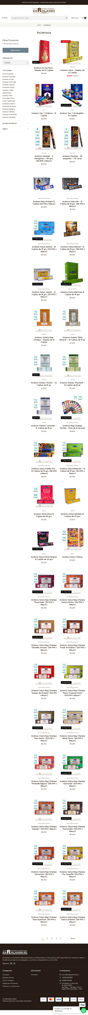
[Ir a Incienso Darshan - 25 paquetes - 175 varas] (72, 138)
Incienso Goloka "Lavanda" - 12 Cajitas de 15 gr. (44, 426)
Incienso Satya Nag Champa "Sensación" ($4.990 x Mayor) (44, 874)
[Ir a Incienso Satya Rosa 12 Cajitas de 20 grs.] (44, 496)
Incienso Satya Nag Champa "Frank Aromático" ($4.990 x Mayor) (72, 647)
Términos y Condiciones (11, 986)
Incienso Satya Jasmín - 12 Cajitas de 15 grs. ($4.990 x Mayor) (44, 294)
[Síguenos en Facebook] (14, 963)
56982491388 (67, 980)
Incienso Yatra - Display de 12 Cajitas (72, 71)
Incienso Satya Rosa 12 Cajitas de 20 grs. (44, 515)
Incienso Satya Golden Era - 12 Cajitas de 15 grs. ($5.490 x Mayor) (44, 470)
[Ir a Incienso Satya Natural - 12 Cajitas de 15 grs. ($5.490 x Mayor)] (72, 228)
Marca (5, 129)
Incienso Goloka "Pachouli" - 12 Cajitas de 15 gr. (72, 384)
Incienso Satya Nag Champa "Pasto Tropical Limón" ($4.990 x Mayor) (72, 692)
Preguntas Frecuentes (10, 983)
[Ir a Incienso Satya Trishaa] (72, 539)
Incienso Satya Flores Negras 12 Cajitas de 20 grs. (44, 558)
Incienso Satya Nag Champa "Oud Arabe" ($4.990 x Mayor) (72, 828)
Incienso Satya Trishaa (72, 557)
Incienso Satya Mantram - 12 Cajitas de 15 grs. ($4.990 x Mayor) (72, 470)
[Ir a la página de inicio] (44, 10)
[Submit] (66, 18)
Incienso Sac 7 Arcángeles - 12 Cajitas (72, 114)
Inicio (39, 25)
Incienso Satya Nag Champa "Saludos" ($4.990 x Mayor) (44, 827)
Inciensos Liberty (9, 104)
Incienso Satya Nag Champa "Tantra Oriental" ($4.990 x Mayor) (72, 919)
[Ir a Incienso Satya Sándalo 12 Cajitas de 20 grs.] (72, 496)
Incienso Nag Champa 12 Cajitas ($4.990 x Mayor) (44, 202)
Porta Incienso (8, 74)
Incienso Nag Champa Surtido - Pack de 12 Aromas (72, 426)
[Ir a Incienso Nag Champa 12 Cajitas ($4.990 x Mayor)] (44, 183)
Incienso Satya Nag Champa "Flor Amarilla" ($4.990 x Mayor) (72, 874)
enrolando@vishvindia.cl (70, 975)
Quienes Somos (8, 977)
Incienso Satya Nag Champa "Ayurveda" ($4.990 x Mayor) (72, 783)
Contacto (6, 975)
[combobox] (39, 18)
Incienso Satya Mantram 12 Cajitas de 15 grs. (72, 293)
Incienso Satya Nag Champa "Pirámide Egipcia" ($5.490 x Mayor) (44, 783)
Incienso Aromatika (10, 114)
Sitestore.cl (26, 1003)
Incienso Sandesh (9, 117)
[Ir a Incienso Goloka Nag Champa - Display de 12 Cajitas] (44, 319)
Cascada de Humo (9, 106)
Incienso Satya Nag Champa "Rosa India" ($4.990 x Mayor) (44, 602)
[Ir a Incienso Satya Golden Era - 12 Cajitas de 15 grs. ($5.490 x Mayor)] (44, 450)
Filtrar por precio (10, 123)
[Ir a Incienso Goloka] (72, 319)
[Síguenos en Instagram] (11, 963)
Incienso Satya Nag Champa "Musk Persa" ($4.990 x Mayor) (72, 738)
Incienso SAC (7, 95)
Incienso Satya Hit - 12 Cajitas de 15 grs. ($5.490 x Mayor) (72, 203)
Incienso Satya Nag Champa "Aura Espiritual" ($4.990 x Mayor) (44, 919)
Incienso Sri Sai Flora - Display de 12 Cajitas (44, 69)
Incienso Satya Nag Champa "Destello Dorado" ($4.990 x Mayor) (44, 647)
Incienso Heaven (9, 85)
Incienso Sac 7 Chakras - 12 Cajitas (44, 114)
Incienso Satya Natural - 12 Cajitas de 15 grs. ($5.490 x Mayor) (72, 249)
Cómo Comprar (8, 980)
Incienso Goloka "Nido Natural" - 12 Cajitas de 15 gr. (72, 338)
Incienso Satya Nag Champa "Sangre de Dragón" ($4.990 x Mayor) (44, 692)
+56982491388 (67, 977)
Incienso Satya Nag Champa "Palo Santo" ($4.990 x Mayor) (44, 738)
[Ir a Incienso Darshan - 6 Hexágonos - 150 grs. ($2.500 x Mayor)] (44, 138)
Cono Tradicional (9, 101)
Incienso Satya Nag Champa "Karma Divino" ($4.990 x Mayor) (72, 602)
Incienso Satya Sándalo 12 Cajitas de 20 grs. (72, 515)
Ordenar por (7, 58)
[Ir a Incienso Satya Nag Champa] (72, 627)
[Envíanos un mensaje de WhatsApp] (83, 1010)
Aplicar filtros (15, 50)
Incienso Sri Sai (8, 79)
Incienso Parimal (8, 112)
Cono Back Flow (8, 98)
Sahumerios (7, 93)
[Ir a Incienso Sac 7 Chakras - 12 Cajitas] (44, 95)
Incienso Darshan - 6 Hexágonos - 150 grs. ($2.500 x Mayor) (44, 158)
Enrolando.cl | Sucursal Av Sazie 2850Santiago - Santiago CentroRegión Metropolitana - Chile (72, 986)
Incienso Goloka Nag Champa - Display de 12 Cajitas (44, 339)
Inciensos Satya (8, 87)
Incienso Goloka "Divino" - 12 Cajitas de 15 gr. (44, 384)
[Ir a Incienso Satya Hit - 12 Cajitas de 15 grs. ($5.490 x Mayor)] (72, 183)
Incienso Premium (9, 77)
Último (73, 939)
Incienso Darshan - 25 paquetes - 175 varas (72, 157)
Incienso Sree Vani (9, 82)
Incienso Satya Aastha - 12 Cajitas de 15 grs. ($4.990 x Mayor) (44, 249)
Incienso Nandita (9, 109)
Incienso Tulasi (8, 90)
